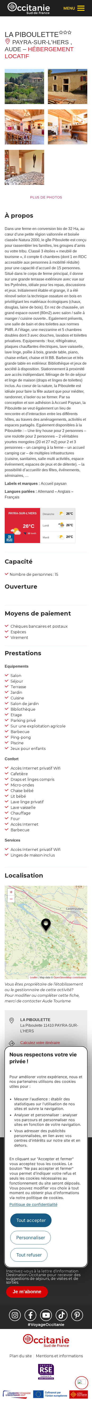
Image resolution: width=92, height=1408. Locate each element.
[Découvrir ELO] (81, 1382)
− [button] (11, 899)
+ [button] (11, 892)
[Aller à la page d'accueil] (29, 8)
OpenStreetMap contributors (70, 977)
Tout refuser (29, 1255)
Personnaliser (30, 1237)
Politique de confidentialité (33, 1204)
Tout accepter (31, 1220)
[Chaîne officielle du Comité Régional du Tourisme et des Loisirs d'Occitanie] (46, 1315)
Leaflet (34, 977)
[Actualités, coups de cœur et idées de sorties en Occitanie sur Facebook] (30, 1315)
